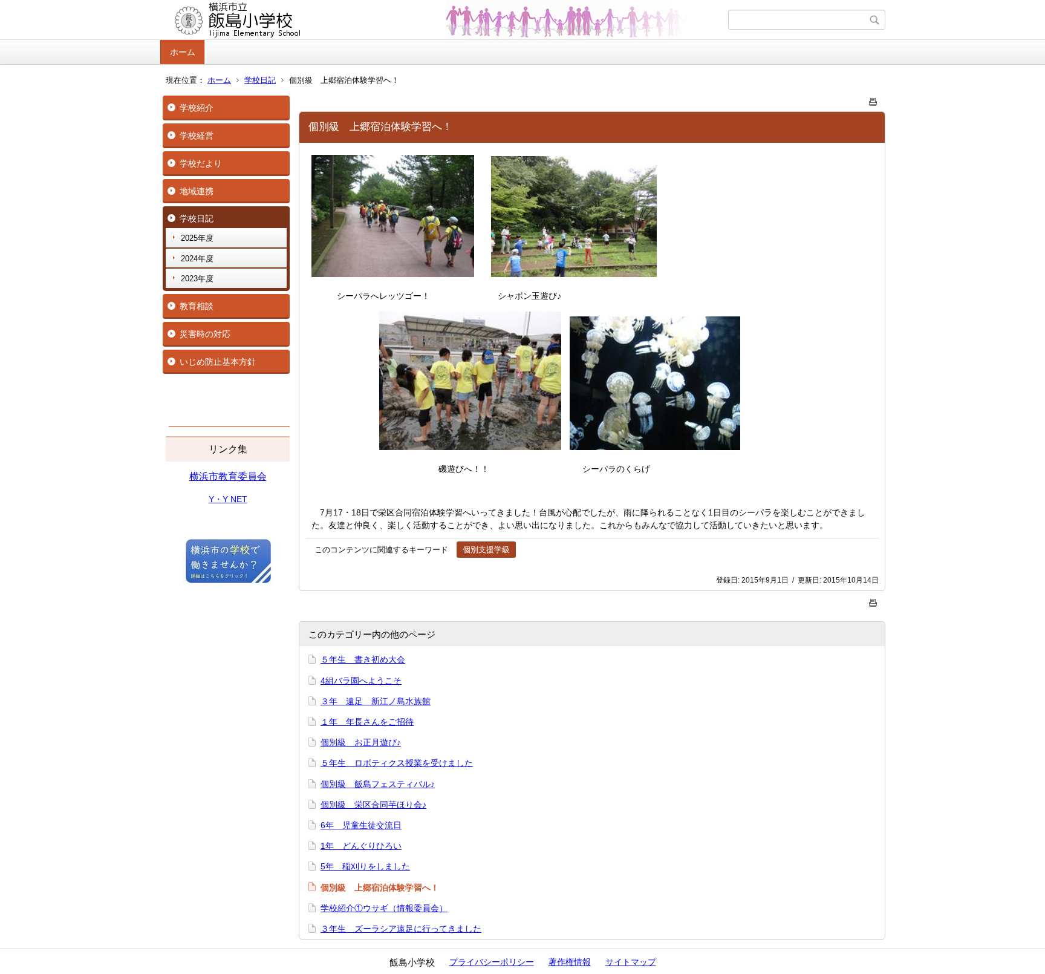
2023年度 (197, 278)
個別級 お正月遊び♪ (361, 742)
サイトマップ (630, 962)
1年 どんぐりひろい (361, 846)
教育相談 (196, 306)
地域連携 (196, 191)
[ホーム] (445, 20)
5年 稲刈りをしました (365, 866)
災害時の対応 (205, 334)
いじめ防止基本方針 (218, 362)
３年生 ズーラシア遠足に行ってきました (401, 928)
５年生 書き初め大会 (363, 659)
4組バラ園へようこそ (361, 680)
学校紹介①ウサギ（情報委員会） (384, 908)
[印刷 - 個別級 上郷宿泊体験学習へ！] (873, 99)
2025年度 (197, 238)
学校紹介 (196, 108)
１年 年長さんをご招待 (367, 722)
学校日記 (260, 80)
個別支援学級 (486, 549)
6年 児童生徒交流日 (361, 825)
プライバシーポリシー (491, 962)
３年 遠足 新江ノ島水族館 (376, 701)
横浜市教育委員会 (228, 476)
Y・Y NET (228, 499)
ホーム (182, 52)
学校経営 (196, 135)
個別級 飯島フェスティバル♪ (378, 784)
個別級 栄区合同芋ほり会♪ (373, 804)
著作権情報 (570, 962)
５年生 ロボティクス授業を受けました (397, 763)
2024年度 (197, 258)
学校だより (201, 163)
